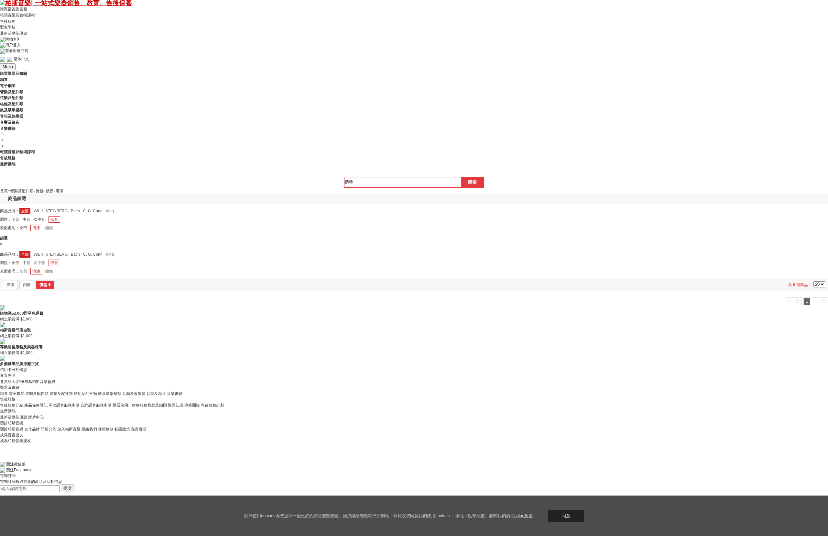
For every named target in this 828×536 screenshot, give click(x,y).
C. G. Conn (93, 211)
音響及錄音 (156, 393)
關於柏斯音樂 (11, 429)
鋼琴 (4, 393)
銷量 (27, 285)
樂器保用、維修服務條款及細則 (140, 405)
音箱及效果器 (134, 393)
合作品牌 (32, 429)
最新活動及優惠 (13, 33)
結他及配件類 (85, 393)
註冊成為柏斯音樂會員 (35, 381)
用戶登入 (13, 45)
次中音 (39, 219)
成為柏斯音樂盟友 (15, 441)
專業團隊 (192, 405)
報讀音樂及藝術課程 (17, 15)
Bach (75, 211)
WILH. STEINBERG (51, 211)
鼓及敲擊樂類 (109, 393)
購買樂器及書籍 (13, 9)
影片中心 (36, 417)
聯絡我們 (89, 429)
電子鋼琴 (16, 393)
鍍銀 (49, 228)
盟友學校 (8, 27)
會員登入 (8, 381)
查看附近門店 (16, 51)
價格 (43, 285)
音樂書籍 (174, 393)
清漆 (36, 228)
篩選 (10, 285)
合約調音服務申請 (96, 405)
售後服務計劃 (212, 405)
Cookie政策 (522, 515)
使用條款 (106, 429)
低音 (54, 219)
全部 (25, 211)
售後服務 (8, 21)
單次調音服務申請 (64, 405)
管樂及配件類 (61, 393)
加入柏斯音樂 (69, 429)
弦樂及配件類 (37, 393)
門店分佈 (48, 429)
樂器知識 (175, 405)
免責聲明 (139, 429)
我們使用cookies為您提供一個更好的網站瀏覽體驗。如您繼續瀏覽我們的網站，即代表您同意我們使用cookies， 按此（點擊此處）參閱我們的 (377, 515)
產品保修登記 (36, 405)
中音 (26, 219)
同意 (566, 516)
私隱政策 (122, 429)
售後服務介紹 (11, 405)
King (110, 211)
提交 (67, 488)
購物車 (12, 39)
